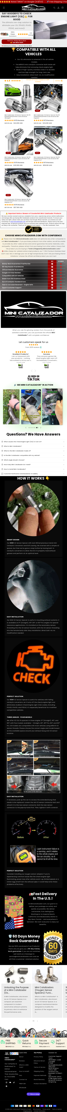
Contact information (39, 1111)
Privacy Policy (38, 1057)
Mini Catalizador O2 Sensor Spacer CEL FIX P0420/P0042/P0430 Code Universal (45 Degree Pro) (18, 201)
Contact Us (23, 1079)
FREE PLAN (22, 1084)
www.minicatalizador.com (17, 221)
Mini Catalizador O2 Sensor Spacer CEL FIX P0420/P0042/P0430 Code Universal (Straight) (18, 116)
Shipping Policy (39, 1071)
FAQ (20, 1075)
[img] (34, 344)
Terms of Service (39, 1067)
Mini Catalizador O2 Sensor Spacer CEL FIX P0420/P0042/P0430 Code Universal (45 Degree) (18, 159)
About (21, 1057)
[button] (4, 8)
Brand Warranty (39, 1079)
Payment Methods (40, 1075)
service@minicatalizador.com (55, 1065)
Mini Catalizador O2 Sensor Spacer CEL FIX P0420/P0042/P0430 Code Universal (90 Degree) (47, 116)
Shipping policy (27, 1111)
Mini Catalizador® (15, 1109)
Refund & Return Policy (39, 1062)
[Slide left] (29, 1021)
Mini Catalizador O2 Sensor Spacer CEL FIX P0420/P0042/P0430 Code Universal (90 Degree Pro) (47, 159)
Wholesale (22, 1088)
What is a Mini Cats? (24, 1066)
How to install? (24, 1071)
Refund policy (37, 1109)
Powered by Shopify (26, 1109)
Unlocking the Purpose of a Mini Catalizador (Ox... (16, 990)
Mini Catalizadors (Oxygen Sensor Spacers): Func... (44, 990)
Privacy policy (46, 1109)
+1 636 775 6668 (55, 1060)
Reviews (22, 1061)
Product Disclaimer (40, 1084)
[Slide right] (37, 1021)
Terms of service (57, 1109)
